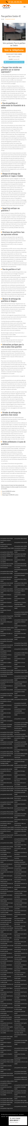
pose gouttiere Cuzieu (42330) (20, 670)
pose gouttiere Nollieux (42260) (6, 798)
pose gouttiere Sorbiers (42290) (21, 1048)
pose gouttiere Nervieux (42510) (21, 788)
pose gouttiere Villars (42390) (6, 1098)
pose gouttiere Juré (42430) (6, 724)
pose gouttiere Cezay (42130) (6, 589)
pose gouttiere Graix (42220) (20, 703)
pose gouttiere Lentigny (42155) (21, 736)
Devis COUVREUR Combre (8, 491)
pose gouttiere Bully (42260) (6, 577)
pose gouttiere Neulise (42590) (6, 790)
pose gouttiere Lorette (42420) (6, 742)
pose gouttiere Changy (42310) (6, 616)
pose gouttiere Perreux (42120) (6, 813)
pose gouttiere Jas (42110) (19, 718)
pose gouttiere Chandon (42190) (21, 612)
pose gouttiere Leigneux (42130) (7, 736)
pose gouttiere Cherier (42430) (6, 639)
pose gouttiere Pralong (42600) (20, 827)
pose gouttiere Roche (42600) (6, 842)
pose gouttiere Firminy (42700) (6, 693)
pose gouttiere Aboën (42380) (6, 538)
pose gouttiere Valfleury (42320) (7, 1081)
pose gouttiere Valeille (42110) (20, 1077)
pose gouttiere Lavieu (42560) (6, 734)
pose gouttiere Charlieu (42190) (20, 620)
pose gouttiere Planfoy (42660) (6, 817)
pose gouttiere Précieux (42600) (7, 829)
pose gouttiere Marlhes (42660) (6, 765)
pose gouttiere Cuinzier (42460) (6, 670)
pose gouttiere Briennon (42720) (21, 573)
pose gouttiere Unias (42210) (20, 1071)
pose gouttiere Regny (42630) (20, 829)
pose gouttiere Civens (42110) (6, 645)
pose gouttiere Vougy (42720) (6, 1108)
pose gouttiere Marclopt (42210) (7, 759)
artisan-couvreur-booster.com (11, 1114)
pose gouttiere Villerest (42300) (6, 1100)
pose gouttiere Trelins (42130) (20, 1067)
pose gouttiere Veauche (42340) (21, 1085)
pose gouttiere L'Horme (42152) (6, 732)
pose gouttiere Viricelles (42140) (21, 1102)
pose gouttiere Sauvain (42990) (20, 1040)
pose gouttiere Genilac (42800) (20, 699)
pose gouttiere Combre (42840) (20, 649)
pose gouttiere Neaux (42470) (20, 786)
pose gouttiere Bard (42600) (20, 554)
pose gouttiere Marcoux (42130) (20, 759)
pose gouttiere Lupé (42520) (20, 742)
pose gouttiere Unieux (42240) (6, 1073)
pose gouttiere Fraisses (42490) (7, 699)
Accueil (2, 19)
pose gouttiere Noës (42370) (6, 794)
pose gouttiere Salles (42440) (6, 1036)
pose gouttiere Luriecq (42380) (20, 744)
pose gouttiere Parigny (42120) (6, 808)
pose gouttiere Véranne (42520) (6, 1091)
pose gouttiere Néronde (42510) (7, 788)
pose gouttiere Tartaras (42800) (6, 1060)
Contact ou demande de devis (14, 62)
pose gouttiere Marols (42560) (20, 765)
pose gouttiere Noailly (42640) (20, 790)
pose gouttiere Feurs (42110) (20, 689)
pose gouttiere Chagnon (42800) (21, 589)
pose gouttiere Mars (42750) (6, 769)
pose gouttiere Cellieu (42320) (20, 583)
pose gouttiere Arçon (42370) (20, 548)
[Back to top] (24, 1122)
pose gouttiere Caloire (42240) (6, 583)
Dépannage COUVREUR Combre (10, 495)
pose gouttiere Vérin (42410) (20, 1091)
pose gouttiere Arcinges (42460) (7, 548)
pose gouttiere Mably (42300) (6, 748)
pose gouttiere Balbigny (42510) (7, 554)
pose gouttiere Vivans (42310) (20, 1106)
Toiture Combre (6, 493)
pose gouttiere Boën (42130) (20, 563)
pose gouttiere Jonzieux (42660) (21, 722)
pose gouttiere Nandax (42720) (6, 786)
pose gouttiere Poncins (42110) (6, 821)
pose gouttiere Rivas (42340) (20, 835)
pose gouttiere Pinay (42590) (20, 813)
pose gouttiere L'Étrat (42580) (20, 724)
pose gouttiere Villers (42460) (20, 1100)
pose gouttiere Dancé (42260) (6, 672)
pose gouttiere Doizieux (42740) (20, 676)
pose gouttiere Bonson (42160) (6, 571)
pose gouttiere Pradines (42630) (7, 827)
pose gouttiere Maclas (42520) (6, 751)
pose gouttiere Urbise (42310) (20, 1073)
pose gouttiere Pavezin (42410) (20, 808)
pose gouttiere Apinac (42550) (20, 546)
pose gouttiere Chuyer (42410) (20, 643)
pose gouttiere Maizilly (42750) (6, 753)
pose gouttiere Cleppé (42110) (20, 645)
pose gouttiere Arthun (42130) (6, 552)
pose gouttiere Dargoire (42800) (21, 672)
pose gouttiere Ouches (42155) (6, 802)
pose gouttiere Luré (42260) (6, 744)
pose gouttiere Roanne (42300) (20, 839)
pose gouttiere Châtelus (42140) (7, 627)
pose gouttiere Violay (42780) (6, 1102)
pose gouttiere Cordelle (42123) (21, 653)
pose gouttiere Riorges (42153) (6, 835)
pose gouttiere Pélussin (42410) (6, 811)
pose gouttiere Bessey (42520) (6, 563)
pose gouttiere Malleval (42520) (20, 753)
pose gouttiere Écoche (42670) (6, 680)
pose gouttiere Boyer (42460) (6, 573)
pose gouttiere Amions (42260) (20, 542)
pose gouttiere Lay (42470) (19, 734)
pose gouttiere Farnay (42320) (6, 689)
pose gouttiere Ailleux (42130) (20, 538)
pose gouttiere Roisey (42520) (6, 846)
